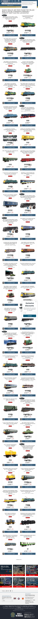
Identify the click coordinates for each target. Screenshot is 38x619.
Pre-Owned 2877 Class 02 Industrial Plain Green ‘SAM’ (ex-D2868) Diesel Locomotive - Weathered (28, 333)
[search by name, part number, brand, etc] (2, 3)
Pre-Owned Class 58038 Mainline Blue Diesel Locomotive (27, 219)
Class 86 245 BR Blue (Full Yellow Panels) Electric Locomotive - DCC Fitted (27, 491)
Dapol (11, 174)
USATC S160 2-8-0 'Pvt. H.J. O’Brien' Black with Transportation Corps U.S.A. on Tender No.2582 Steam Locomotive (10, 582)
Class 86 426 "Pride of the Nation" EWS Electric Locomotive (27, 581)
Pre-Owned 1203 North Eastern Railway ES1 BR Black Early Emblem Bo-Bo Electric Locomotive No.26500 (28, 447)
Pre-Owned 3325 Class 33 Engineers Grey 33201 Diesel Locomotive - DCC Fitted (10, 309)
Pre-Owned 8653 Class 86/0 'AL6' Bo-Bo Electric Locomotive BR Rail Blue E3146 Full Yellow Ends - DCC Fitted (27, 85)
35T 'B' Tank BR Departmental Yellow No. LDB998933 (10, 445)
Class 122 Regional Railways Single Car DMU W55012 (10, 378)
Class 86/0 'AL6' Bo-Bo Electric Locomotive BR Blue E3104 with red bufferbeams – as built (10, 107)
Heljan (9, 19)
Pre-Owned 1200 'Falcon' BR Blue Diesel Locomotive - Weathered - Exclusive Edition (10, 536)
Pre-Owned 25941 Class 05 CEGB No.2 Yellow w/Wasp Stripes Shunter (10, 469)
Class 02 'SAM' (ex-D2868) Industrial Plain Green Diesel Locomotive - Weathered (27, 62)
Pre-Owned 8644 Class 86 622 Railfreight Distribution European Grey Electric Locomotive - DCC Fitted (10, 40)
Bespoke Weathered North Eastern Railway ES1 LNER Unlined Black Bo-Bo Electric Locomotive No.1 (27, 605)
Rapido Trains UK (27, 111)
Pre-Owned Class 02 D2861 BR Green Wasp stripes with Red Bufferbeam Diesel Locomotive (10, 287)
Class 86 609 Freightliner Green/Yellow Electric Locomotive (28, 16)
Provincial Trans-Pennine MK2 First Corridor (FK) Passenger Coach (27, 173)
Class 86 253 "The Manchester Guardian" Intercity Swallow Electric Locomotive (10, 243)
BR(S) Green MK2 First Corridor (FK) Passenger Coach (10, 151)
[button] (12, 1)
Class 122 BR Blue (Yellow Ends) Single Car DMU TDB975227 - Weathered (28, 469)
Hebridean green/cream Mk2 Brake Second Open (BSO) (27, 536)
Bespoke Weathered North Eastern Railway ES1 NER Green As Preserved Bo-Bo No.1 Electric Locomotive (27, 558)
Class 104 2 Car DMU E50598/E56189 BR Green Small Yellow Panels (10, 129)
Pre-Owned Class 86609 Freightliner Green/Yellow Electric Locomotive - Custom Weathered (10, 85)
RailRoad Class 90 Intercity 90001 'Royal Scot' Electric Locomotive (27, 356)
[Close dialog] (36, 302)
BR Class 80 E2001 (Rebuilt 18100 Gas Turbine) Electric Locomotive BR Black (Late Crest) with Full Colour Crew (27, 197)
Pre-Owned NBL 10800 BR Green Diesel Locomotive (10, 399)
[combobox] (19, 3)
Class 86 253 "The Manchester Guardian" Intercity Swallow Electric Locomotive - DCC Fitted (27, 378)
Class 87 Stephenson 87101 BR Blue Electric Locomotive (10, 356)
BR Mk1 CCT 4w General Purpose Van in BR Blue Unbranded (10, 195)
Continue (30, 315)
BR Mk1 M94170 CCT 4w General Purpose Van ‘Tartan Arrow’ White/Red (10, 603)
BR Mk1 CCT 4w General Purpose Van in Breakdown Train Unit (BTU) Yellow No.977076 (27, 129)
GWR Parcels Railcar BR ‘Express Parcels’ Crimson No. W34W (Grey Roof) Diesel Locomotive (27, 151)
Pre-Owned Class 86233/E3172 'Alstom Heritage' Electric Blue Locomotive (10, 62)
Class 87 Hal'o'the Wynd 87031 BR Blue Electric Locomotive (10, 173)
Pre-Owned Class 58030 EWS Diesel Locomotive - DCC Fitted (28, 243)
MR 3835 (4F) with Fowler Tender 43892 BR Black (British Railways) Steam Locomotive (27, 514)
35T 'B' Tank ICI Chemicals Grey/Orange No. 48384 (10, 514)
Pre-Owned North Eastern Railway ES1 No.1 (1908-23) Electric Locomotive (27, 423)
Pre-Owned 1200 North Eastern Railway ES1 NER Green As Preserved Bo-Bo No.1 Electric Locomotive (10, 265)
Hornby (27, 358)
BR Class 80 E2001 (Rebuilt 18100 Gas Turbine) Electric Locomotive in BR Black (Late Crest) (10, 17)
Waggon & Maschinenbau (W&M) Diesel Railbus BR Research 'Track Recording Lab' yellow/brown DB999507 (10, 492)
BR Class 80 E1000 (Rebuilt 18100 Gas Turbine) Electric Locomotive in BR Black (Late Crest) (27, 40)
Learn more (25, 7)
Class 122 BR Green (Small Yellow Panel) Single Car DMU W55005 (10, 423)
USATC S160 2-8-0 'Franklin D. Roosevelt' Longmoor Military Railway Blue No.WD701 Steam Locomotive (28, 109)
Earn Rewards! (19, 6)
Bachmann (27, 516)
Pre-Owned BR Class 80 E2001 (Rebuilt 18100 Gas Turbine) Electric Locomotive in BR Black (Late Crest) (10, 334)
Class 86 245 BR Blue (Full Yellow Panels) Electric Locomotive (27, 264)
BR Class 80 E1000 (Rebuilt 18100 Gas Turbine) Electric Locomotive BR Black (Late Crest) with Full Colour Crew (10, 221)
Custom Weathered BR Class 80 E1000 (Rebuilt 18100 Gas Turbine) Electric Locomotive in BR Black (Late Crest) (27, 401)
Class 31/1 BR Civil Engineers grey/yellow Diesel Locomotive (28, 287)
